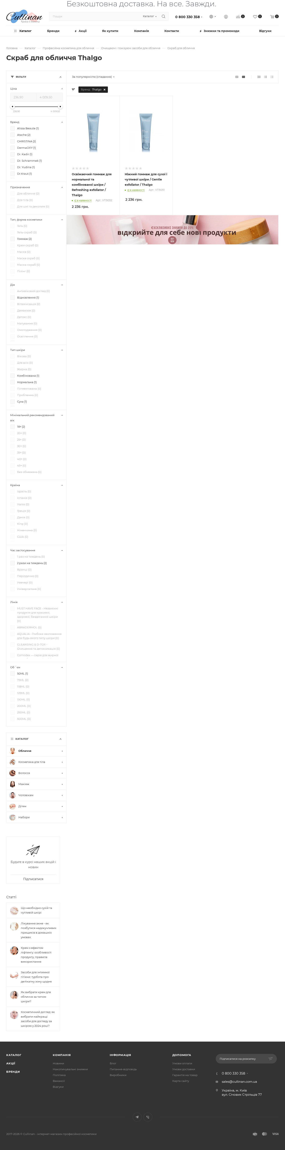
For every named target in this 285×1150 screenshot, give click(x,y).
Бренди (13, 1071)
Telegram (137, 1117)
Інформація (120, 1055)
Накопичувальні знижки (70, 1069)
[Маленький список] (237, 76)
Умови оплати (182, 1063)
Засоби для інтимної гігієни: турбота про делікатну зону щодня (36, 977)
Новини (58, 1063)
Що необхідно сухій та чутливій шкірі (36, 910)
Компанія (62, 1055)
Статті (11, 897)
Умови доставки (183, 1069)
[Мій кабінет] (226, 17)
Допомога (181, 1055)
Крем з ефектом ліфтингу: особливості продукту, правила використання (36, 954)
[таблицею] (272, 76)
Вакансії (59, 1081)
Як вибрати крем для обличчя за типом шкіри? (36, 996)
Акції (10, 1063)
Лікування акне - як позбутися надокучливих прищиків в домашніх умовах (38, 930)
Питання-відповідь (123, 1069)
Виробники (118, 1075)
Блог (113, 1063)
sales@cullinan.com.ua (239, 1082)
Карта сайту (180, 1081)
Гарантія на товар (185, 1075)
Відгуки (58, 1086)
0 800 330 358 (187, 17)
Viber (147, 1117)
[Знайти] (163, 16)
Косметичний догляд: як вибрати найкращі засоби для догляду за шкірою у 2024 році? (38, 1018)
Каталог (13, 1055)
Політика (59, 1075)
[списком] (265, 76)
